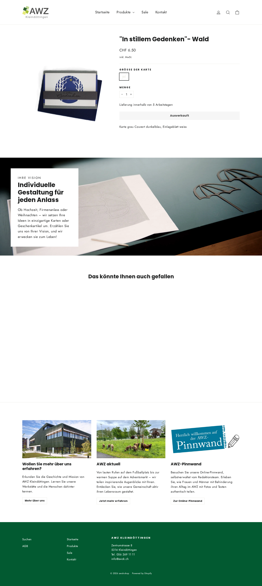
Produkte (124, 12)
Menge (125, 87)
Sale (145, 12)
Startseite (102, 12)
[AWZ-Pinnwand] (205, 439)
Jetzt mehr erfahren (113, 501)
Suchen (27, 539)
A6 (124, 76)
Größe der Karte (135, 69)
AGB (25, 546)
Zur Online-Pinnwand (187, 501)
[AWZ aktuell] (131, 439)
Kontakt (161, 12)
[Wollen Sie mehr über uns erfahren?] (56, 439)
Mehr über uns (35, 500)
